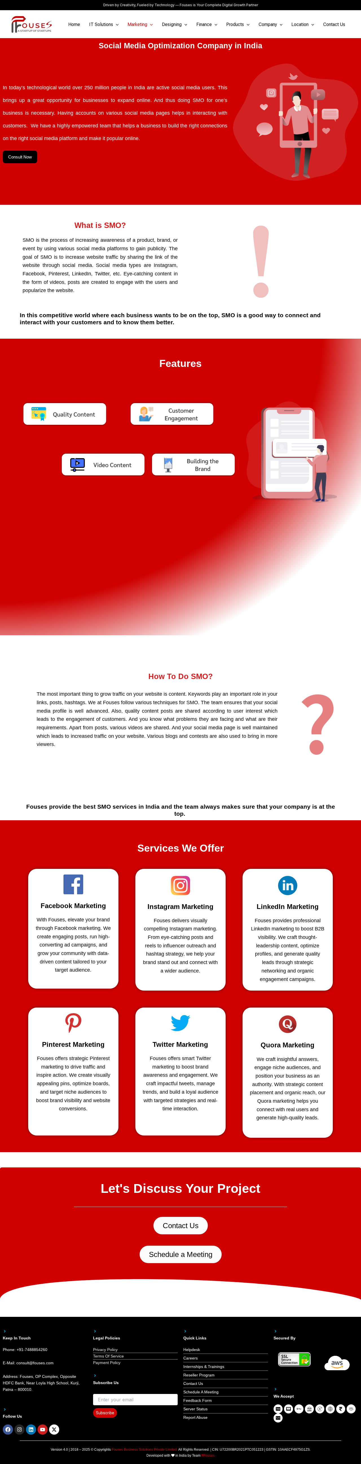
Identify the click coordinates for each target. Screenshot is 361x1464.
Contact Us (334, 24)
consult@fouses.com (35, 1363)
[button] (116, 24)
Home (74, 24)
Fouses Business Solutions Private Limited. (145, 1450)
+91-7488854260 (32, 1349)
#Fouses (208, 1456)
